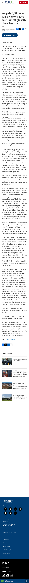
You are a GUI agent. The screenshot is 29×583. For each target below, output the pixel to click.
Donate (24, 2)
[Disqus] (14, 433)
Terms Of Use (6, 553)
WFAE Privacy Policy (8, 550)
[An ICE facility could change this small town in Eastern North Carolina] (7, 397)
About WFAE (6, 529)
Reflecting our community (9, 532)
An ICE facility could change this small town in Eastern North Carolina (20, 397)
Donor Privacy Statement (9, 543)
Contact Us (6, 539)
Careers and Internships (9, 536)
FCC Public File (6, 546)
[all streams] (27, 581)
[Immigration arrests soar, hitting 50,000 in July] (7, 361)
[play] (2, 581)
